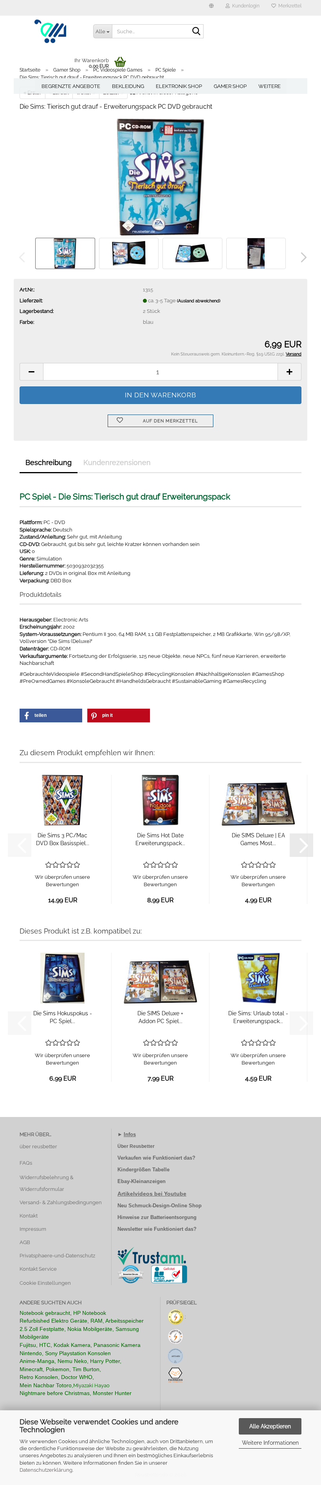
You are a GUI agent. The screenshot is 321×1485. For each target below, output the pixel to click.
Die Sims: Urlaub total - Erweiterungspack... (258, 1017)
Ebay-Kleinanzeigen (141, 1181)
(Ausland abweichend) (198, 300)
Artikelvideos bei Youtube (151, 1194)
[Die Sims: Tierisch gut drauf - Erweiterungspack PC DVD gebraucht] (161, 177)
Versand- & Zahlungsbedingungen (61, 1202)
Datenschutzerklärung (46, 1470)
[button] (211, 8)
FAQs (26, 1163)
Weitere (269, 86)
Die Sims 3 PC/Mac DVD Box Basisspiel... (62, 839)
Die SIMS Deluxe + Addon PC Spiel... (160, 1017)
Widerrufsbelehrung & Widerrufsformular (47, 1183)
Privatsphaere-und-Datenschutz (57, 1256)
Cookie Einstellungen (45, 1283)
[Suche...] (196, 32)
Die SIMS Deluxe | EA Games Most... (258, 839)
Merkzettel (288, 6)
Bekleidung (128, 86)
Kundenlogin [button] (245, 6)
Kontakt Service (38, 1269)
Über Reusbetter (136, 1146)
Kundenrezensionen (117, 462)
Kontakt (29, 1216)
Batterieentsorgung (173, 1217)
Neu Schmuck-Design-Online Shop (159, 1205)
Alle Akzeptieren (270, 1426)
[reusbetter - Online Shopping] (50, 31)
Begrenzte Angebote (70, 86)
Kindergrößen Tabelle (143, 1170)
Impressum (33, 1229)
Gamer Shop (230, 86)
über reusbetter (38, 1146)
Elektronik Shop (179, 86)
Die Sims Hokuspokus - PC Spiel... (62, 1017)
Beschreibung (48, 462)
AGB (25, 1242)
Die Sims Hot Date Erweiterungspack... (160, 839)
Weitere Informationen (270, 1443)
